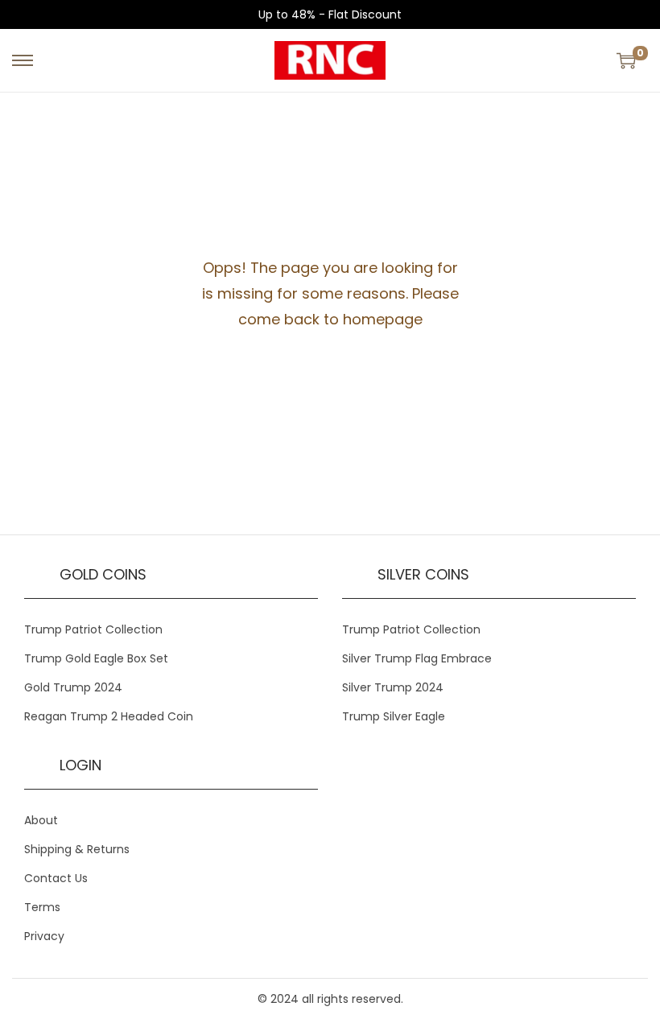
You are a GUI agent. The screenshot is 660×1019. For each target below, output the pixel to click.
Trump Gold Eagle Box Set (96, 658)
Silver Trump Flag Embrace (417, 658)
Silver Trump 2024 (392, 687)
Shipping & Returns (77, 849)
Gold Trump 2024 (73, 687)
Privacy (44, 936)
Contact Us (56, 878)
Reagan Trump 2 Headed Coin (108, 716)
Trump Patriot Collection (93, 629)
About (41, 820)
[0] (626, 60)
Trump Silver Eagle (393, 716)
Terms (42, 907)
